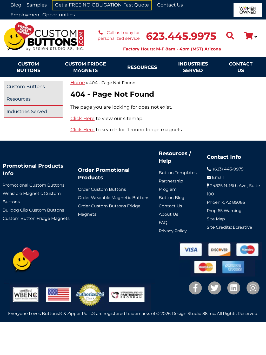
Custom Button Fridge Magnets (36, 218)
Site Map (216, 218)
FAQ (163, 222)
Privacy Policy (173, 230)
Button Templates (178, 172)
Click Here (82, 118)
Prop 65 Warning (224, 210)
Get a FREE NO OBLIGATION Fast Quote (102, 5)
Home (77, 83)
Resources (142, 67)
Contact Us (170, 5)
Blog (15, 5)
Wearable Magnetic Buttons (120, 197)
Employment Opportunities (42, 15)
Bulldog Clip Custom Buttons (33, 210)
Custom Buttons (28, 67)
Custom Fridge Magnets (85, 67)
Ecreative (242, 227)
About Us (168, 214)
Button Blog (171, 197)
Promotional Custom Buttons (33, 185)
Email (218, 177)
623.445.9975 (181, 36)
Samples (36, 5)
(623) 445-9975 (228, 169)
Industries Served (193, 67)
